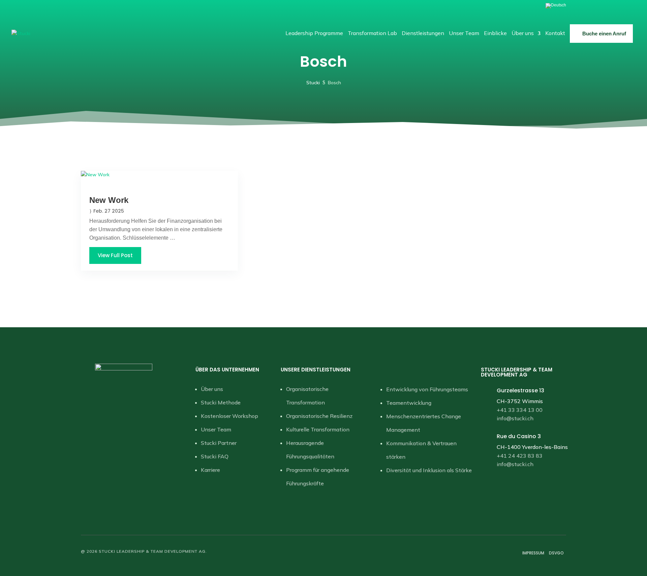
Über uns (212, 389)
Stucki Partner (219, 442)
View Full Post (115, 255)
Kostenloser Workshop (229, 416)
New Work (108, 200)
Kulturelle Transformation (317, 429)
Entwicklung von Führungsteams (427, 389)
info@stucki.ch (515, 418)
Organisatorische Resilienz (319, 416)
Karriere (210, 469)
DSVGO (556, 553)
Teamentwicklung (408, 402)
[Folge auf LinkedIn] (117, 389)
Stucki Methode (221, 402)
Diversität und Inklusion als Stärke (429, 470)
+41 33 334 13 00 (520, 409)
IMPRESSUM (533, 553)
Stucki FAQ (214, 456)
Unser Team (216, 429)
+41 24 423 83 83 (520, 455)
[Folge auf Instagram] (130, 389)
